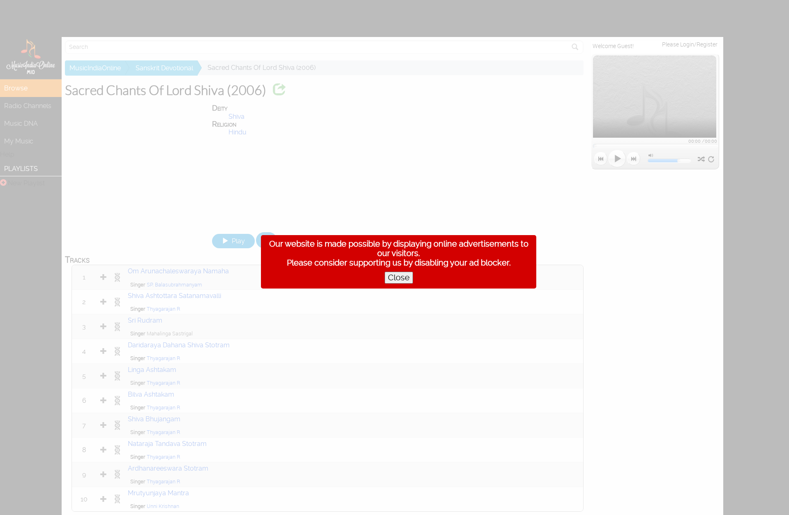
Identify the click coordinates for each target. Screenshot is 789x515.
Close (399, 277)
